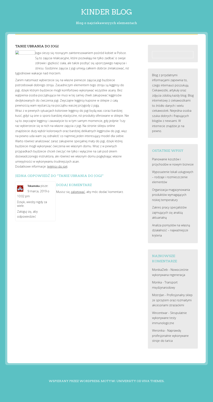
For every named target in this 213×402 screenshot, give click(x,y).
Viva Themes (153, 381)
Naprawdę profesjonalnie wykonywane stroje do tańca (170, 335)
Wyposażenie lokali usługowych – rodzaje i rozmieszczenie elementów (172, 177)
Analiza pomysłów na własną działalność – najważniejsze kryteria (171, 230)
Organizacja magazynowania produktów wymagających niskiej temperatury (171, 195)
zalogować (78, 192)
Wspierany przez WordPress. (74, 381)
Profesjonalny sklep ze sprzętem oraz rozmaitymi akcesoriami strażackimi (172, 300)
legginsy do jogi (57, 166)
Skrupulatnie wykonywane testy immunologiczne (169, 318)
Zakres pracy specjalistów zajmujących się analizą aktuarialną (169, 212)
